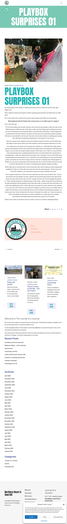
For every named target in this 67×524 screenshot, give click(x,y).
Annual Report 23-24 (11, 364)
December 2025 (9, 379)
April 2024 (8, 406)
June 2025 (8, 388)
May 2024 (7, 403)
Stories (7, 464)
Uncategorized (9, 467)
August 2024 (8, 397)
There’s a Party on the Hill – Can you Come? (33, 288)
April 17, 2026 (48, 496)
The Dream (28, 493)
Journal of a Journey (18, 85)
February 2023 (9, 448)
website (37, 328)
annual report (9, 348)
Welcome (27, 490)
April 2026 (8, 376)
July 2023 (7, 433)
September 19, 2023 (32, 282)
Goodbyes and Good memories (14, 342)
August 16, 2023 (8, 85)
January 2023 (9, 451)
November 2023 (9, 421)
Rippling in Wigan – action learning (15, 345)
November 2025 (9, 382)
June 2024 (8, 400)
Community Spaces (31, 499)
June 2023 (8, 436)
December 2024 (9, 391)
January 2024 (9, 415)
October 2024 (9, 394)
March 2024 (8, 409)
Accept (31, 517)
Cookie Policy (44, 521)
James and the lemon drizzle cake (15, 355)
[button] (64, 504)
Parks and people (11, 283)
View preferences (58, 517)
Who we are (28, 496)
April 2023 (8, 442)
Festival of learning (11, 361)
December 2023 (9, 418)
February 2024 (9, 412)
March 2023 (8, 445)
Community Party (51, 283)
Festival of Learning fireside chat (15, 358)
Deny (44, 517)
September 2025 (10, 385)
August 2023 (8, 430)
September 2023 (10, 427)
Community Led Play (11, 352)
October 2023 (9, 424)
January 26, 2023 (11, 277)
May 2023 (7, 439)
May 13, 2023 (50, 278)
